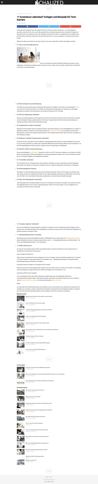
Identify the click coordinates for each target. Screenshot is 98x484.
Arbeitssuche (29, 13)
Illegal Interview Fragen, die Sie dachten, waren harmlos (39, 296)
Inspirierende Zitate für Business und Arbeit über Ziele (39, 403)
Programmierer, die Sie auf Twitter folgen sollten (37, 323)
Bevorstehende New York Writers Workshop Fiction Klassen (40, 380)
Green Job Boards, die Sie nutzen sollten (35, 303)
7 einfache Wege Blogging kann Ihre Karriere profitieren (39, 309)
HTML (77, 107)
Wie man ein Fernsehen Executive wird (35, 390)
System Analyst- (34, 152)
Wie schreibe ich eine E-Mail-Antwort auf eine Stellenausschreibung (42, 329)
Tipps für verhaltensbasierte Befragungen (36, 316)
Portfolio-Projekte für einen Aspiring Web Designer (38, 342)
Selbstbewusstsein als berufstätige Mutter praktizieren (39, 410)
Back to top (49, 477)
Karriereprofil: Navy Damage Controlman (35, 416)
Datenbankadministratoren (73, 238)
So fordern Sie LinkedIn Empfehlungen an (36, 349)
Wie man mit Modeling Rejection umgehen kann (37, 443)
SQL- (51, 240)
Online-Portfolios (56, 280)
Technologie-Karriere (21, 13)
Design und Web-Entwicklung (29, 280)
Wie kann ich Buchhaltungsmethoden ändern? (37, 449)
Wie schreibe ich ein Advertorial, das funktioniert (37, 436)
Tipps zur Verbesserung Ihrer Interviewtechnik (37, 429)
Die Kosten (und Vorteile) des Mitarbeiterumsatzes (38, 367)
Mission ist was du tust (31, 460)
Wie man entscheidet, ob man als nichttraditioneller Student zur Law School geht (45, 374)
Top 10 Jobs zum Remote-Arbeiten (34, 423)
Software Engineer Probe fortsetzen (34, 336)
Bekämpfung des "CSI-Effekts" (33, 396)
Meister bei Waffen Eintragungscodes (35, 456)
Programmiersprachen (55, 130)
